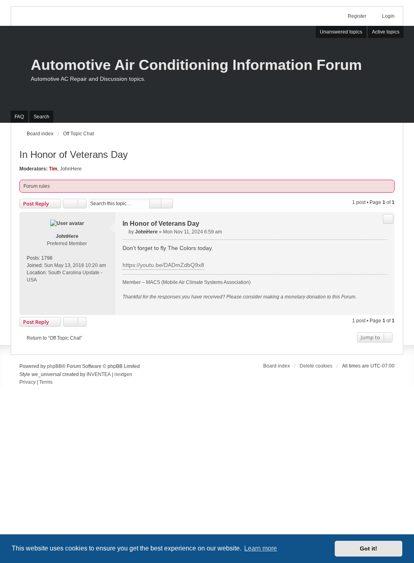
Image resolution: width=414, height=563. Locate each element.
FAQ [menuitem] (19, 117)
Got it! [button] (368, 548)
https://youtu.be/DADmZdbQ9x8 (163, 265)
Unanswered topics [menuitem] (341, 32)
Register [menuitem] (357, 16)
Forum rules (36, 186)
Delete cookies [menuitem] (316, 366)
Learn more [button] (260, 548)
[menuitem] (27, 382)
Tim (53, 169)
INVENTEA (99, 374)
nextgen (123, 374)
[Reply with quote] (388, 219)
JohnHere (71, 169)
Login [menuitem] (388, 16)
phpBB (54, 366)
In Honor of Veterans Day (73, 154)
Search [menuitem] (41, 117)
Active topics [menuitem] (385, 32)
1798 (47, 258)
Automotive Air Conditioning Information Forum (196, 65)
